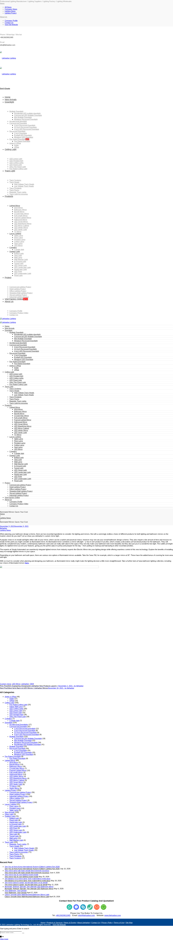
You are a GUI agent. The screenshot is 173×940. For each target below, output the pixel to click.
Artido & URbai (15, 366)
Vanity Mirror (14, 788)
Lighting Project (10, 13)
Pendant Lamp (19, 443)
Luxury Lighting (15, 437)
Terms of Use (119, 923)
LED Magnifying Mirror (22, 426)
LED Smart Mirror (21, 424)
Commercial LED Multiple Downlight (28, 336)
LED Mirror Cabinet (21, 428)
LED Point (18, 477)
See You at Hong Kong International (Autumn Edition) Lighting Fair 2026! (32, 869)
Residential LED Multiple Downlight (27, 744)
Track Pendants (15, 397)
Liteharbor (25, 684)
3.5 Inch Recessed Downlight (25, 349)
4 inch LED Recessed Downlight (26, 351)
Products (8, 405)
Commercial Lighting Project (20, 485)
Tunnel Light (18, 468)
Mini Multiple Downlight (23, 339)
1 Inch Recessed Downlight (24, 729)
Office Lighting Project (17, 489)
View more (4, 939)
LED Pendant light (16, 376)
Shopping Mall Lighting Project (20, 491)
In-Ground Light (20, 466)
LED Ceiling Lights (16, 378)
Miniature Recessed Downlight (26, 341)
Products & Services (55, 923)
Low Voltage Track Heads (24, 395)
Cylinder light (19, 453)
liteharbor (3, 528)
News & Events (70, 923)
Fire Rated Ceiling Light (18, 384)
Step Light (18, 460)
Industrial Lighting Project (19, 495)
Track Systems (15, 389)
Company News (11, 9)
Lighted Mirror (14, 407)
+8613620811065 (63, 915)
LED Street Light (20, 470)
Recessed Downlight (17, 353)
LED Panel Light (15, 380)
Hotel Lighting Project (17, 487)
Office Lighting (14, 798)
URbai (16, 370)
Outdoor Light (14, 456)
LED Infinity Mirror (21, 430)
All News (8, 7)
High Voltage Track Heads (24, 393)
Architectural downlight (18, 343)
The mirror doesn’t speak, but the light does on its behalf (26, 885)
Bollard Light (19, 458)
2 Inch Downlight (20, 355)
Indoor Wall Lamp (16, 707)
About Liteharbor (83, 923)
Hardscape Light (20, 474)
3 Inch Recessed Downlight (24, 347)
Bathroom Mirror (20, 411)
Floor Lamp (18, 441)
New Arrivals (9, 328)
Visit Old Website (11, 25)
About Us (8, 500)
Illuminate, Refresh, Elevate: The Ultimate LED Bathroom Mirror (29, 889)
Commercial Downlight (18, 345)
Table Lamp (18, 439)
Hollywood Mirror (20, 422)
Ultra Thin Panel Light (17, 382)
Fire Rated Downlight (17, 362)
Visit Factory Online (12, 497)
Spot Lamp (18, 447)
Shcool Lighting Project (18, 493)
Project (7, 483)
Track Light (9, 387)
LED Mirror (18, 449)
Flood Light (18, 481)
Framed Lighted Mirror (22, 420)
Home (7, 326)
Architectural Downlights (18, 725)
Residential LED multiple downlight (27, 334)
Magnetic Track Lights (17, 401)
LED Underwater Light (22, 479)
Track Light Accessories (18, 403)
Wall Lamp (18, 462)
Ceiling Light (9, 372)
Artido (16, 368)
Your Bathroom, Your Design (16, 893)
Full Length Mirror (21, 418)
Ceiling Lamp (19, 445)
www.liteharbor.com (112, 915)
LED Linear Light (15, 374)
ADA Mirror (18, 409)
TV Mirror (17, 435)
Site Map (129, 923)
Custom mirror (5, 684)
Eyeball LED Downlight (23, 357)
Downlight (8, 330)
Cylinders (13, 451)
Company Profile (11, 21)
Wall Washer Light (21, 464)
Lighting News (10, 11)
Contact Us (9, 23)
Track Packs (14, 399)
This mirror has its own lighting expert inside (21, 877)
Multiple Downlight (16, 332)
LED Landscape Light (22, 472)
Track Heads (14, 391)
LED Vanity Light (20, 433)
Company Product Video (18, 504)
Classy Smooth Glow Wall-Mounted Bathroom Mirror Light (27, 897)
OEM (32, 684)
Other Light (9, 814)
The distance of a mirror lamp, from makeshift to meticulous (27, 881)
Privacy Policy (107, 923)
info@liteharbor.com (86, 915)
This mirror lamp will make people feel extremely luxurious (27, 873)
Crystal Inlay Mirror (21, 416)
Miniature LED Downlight (23, 359)
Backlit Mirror (19, 414)
